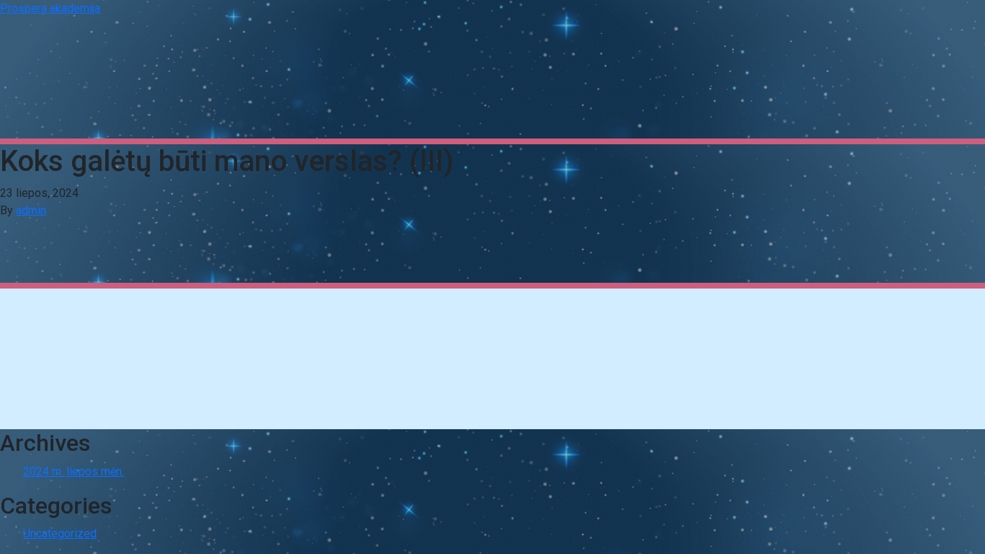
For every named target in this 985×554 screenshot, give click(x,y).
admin (31, 210)
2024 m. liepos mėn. (73, 471)
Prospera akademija (50, 8)
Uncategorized (60, 533)
